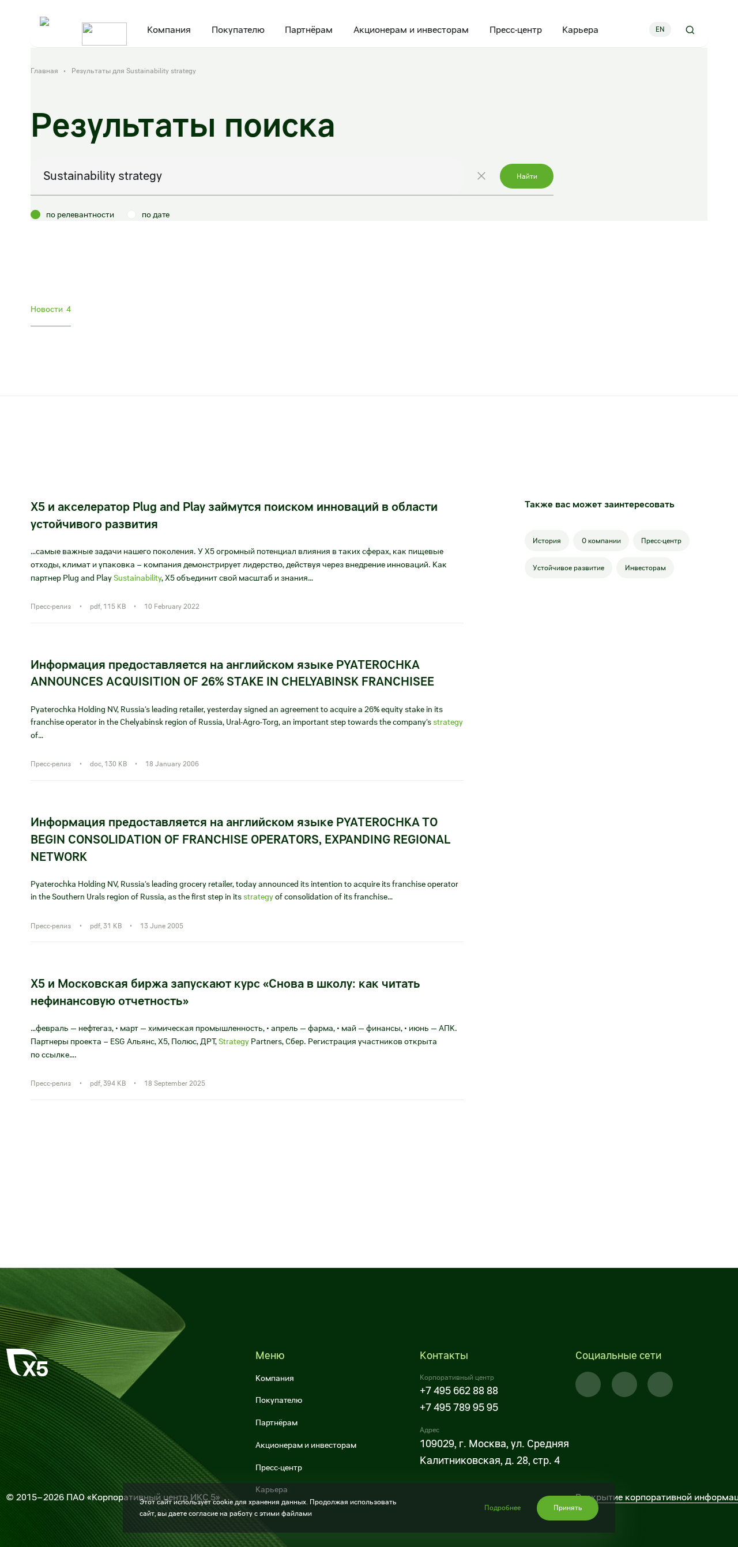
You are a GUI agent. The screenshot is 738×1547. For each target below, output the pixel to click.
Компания (169, 29)
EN (660, 29)
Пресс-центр (516, 29)
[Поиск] (689, 29)
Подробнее (502, 1507)
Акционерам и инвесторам (411, 29)
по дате (156, 214)
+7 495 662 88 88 (459, 1390)
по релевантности (80, 214)
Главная (45, 71)
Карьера (580, 29)
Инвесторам (645, 567)
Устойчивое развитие (568, 567)
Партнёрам (309, 29)
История (547, 540)
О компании (601, 540)
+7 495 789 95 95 (459, 1407)
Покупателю (238, 29)
